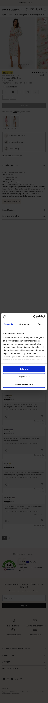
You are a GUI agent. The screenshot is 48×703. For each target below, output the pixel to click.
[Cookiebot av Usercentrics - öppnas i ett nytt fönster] (34, 317)
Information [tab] (24, 324)
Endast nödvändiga (24, 384)
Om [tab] (39, 324)
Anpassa (22, 376)
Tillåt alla (24, 369)
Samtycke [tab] (8, 324)
